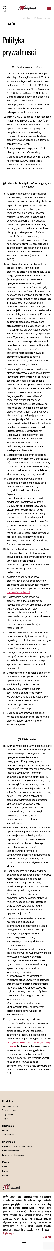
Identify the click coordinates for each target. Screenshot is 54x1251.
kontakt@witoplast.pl (18, 592)
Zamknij (47, 1237)
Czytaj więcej (9, 1233)
